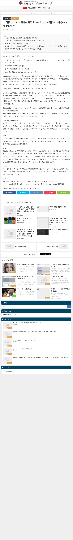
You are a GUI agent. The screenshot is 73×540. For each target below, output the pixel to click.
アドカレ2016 (7, 18)
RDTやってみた (18, 188)
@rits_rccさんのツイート (9, 314)
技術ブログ (16, 18)
